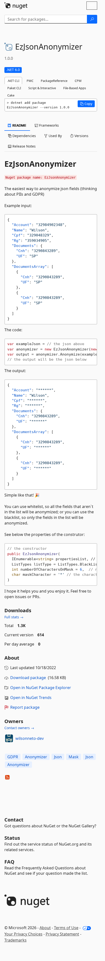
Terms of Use (66, 927)
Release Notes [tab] (23, 146)
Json (58, 757)
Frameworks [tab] (48, 125)
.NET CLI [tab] (13, 81)
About (45, 927)
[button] (86, 103)
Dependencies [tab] (23, 135)
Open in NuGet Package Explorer (40, 687)
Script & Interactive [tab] (42, 88)
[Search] (92, 19)
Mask (74, 757)
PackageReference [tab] (54, 81)
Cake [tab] (10, 95)
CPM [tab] (78, 81)
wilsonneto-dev (29, 738)
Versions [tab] (81, 135)
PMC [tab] (30, 81)
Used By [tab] (55, 135)
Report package (25, 707)
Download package (28, 677)
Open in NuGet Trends (31, 697)
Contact (13, 819)
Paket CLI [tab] (14, 88)
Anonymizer (36, 757)
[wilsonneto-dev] (9, 738)
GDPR (12, 757)
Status (12, 838)
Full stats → (13, 617)
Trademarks (15, 940)
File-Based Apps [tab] (74, 88)
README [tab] (18, 125)
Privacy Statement (62, 934)
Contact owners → (19, 727)
